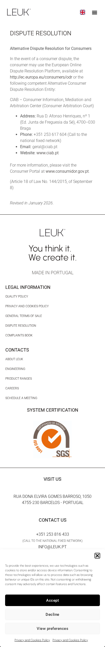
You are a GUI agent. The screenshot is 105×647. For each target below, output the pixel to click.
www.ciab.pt (47, 152)
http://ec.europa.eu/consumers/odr (41, 77)
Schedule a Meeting (21, 398)
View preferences (52, 628)
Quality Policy (16, 296)
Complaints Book (19, 335)
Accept (52, 600)
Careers (12, 388)
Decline (52, 614)
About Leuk (14, 359)
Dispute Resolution (20, 325)
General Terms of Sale (23, 316)
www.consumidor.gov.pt (67, 171)
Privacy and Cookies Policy (32, 640)
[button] (97, 555)
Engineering (15, 369)
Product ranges (18, 378)
